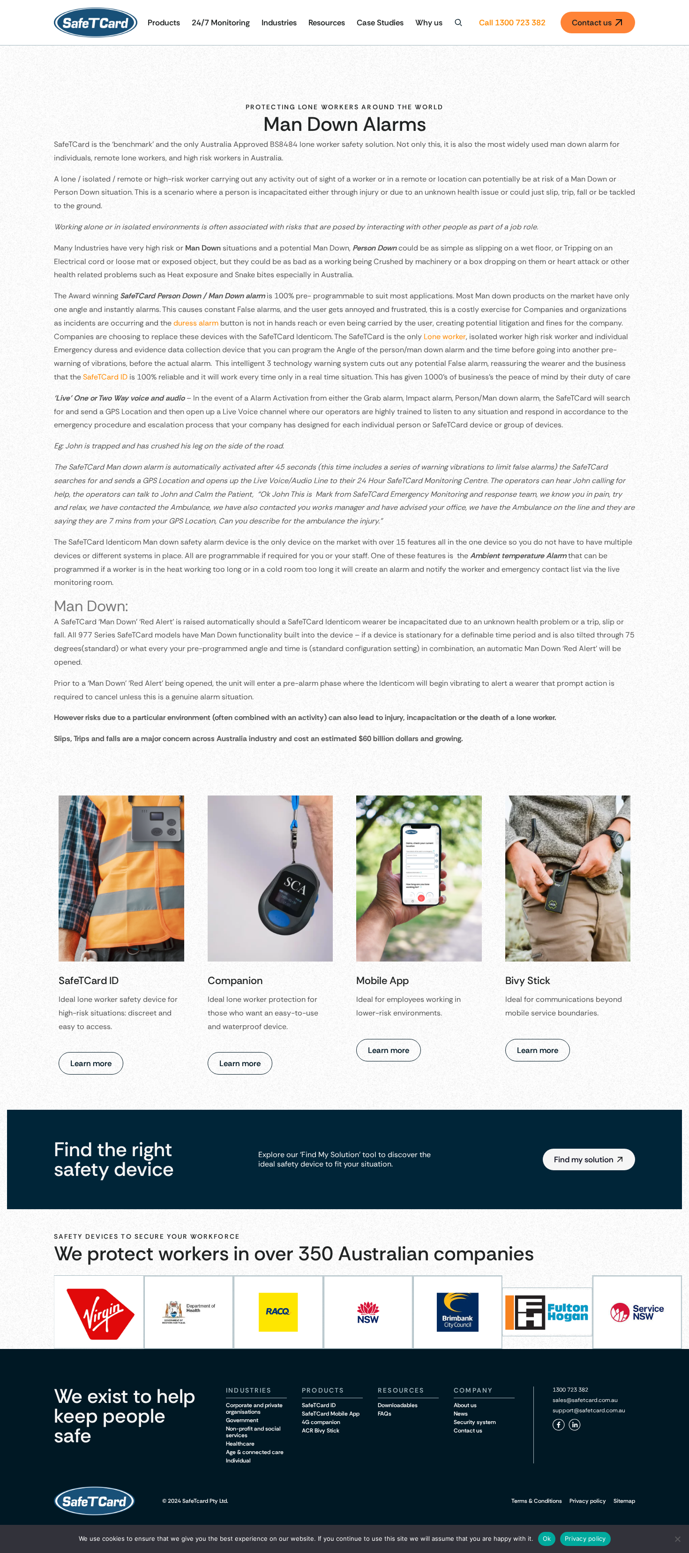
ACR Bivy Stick (320, 1430)
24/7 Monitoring (221, 22)
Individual (238, 1460)
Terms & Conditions (536, 1501)
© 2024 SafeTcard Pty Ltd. (195, 1501)
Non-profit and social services (253, 1432)
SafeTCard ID (105, 377)
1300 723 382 (570, 1390)
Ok (547, 1538)
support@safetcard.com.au (589, 1410)
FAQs (384, 1413)
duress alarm (195, 323)
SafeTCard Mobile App (330, 1413)
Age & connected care (255, 1452)
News (461, 1413)
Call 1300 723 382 (512, 22)
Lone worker (445, 336)
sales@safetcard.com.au (585, 1400)
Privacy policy (587, 1501)
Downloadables (398, 1405)
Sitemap (624, 1501)
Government (242, 1420)
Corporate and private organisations (254, 1408)
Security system (475, 1422)
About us (465, 1405)
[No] (677, 1539)
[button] (589, 1159)
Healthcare (240, 1443)
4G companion (321, 1422)
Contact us (468, 1430)
